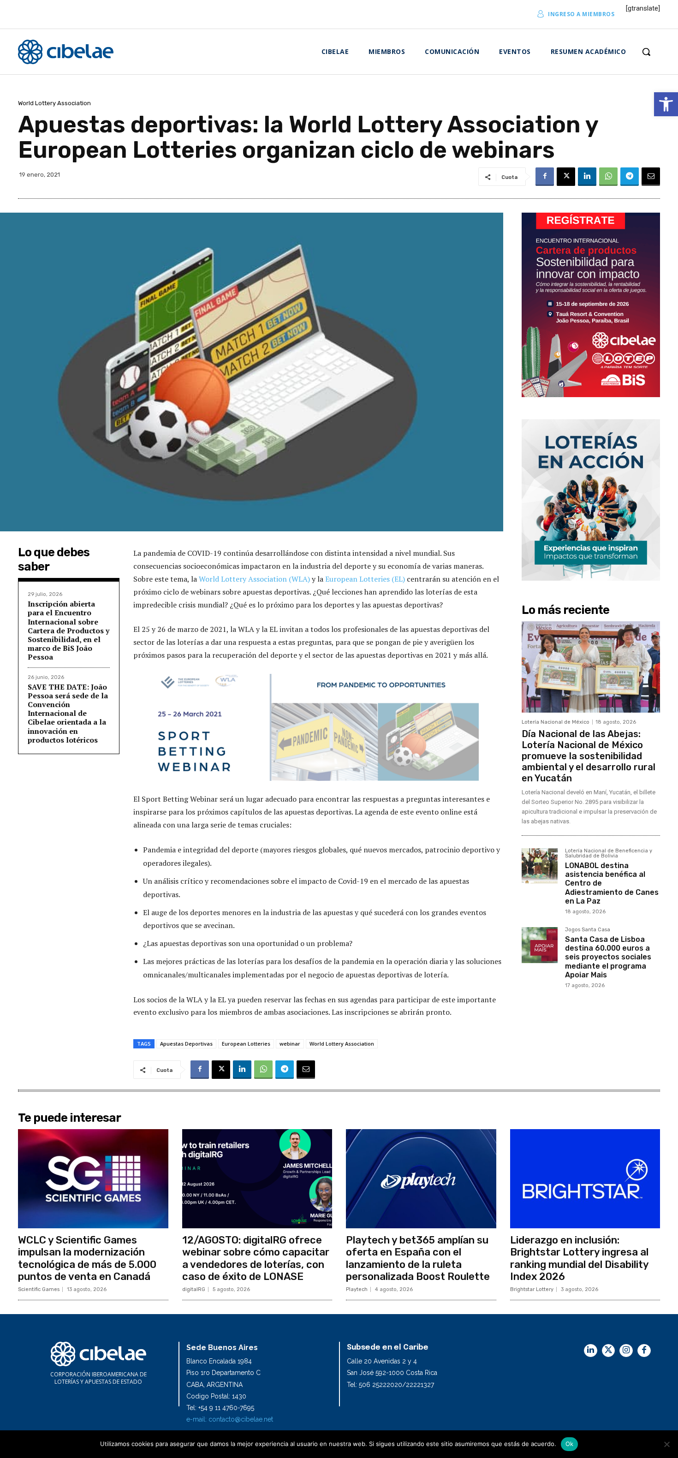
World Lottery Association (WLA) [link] (254, 579)
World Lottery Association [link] (54, 103)
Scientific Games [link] (38, 1289)
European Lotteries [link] (246, 1043)
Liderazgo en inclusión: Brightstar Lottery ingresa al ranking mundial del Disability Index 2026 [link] (579, 1258)
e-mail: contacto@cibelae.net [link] (229, 1419)
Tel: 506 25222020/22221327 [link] (390, 1384)
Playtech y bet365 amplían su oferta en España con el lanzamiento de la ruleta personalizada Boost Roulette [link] (418, 1258)
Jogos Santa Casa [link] (587, 930)
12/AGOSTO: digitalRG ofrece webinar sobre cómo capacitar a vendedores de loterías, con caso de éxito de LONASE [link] (255, 1258)
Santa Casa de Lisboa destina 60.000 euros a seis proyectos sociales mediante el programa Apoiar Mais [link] (608, 957)
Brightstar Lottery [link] (531, 1289)
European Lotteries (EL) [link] (365, 579)
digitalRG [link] (193, 1289)
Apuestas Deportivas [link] (186, 1043)
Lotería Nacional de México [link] (555, 722)
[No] (666, 1444)
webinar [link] (290, 1043)
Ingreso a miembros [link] (581, 14)
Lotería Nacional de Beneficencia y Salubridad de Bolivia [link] (608, 853)
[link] (666, 104)
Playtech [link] (357, 1289)
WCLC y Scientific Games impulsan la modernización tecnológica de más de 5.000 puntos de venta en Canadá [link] (87, 1258)
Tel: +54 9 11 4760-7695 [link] (220, 1407)
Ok (569, 1443)
